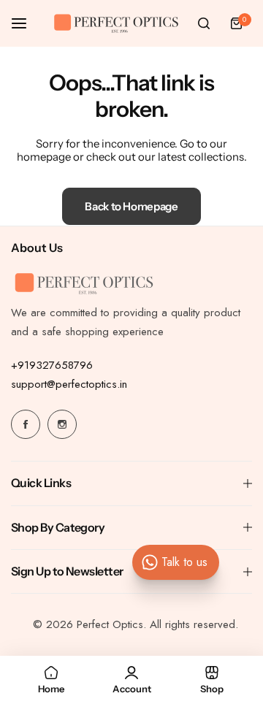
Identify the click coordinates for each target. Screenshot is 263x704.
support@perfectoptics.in (69, 384)
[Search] (204, 23)
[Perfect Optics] (116, 24)
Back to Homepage (131, 206)
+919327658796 (52, 365)
